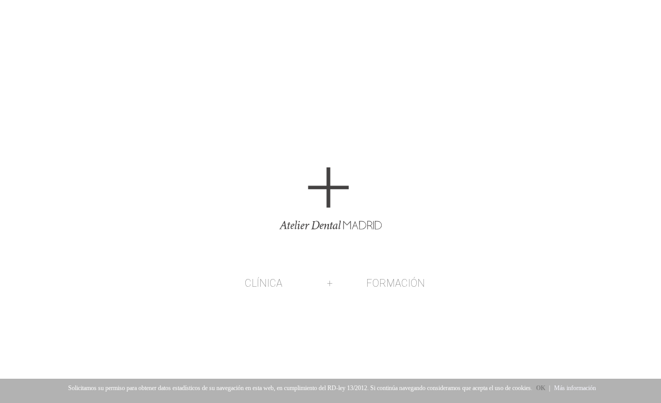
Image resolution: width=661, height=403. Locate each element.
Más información (575, 388)
